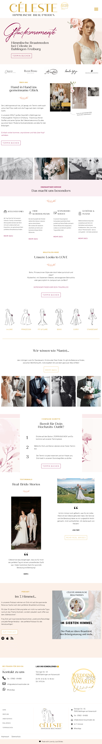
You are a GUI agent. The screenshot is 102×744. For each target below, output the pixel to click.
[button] (96, 9)
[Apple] (7, 638)
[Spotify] (2, 638)
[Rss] (12, 638)
